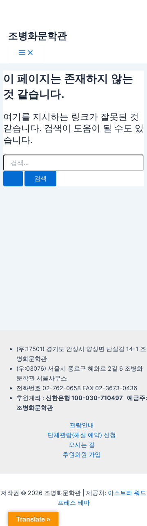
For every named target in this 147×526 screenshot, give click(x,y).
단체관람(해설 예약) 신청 (81, 435)
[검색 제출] (13, 179)
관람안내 (81, 425)
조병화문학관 (37, 36)
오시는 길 (82, 445)
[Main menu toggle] (26, 53)
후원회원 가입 (81, 454)
